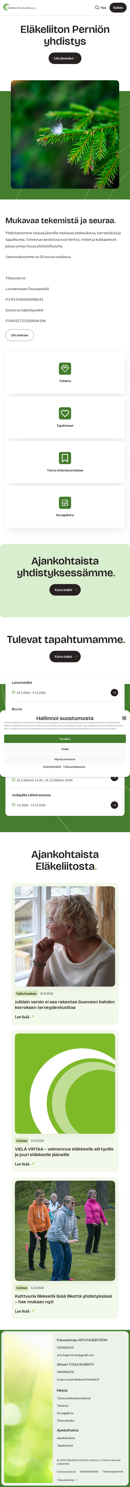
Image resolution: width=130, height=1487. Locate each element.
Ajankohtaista (66, 1438)
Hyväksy (65, 738)
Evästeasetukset (66, 1471)
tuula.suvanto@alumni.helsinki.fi (78, 1379)
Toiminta (62, 1405)
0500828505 (65, 1347)
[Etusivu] (19, 7)
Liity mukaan (19, 335)
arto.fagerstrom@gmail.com (75, 1355)
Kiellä (65, 748)
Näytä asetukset (65, 759)
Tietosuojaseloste (112, 1471)
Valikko (118, 7)
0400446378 (65, 1372)
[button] (124, 718)
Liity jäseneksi (63, 58)
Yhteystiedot (65, 1420)
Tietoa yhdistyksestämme (74, 1398)
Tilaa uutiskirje (66, 1479)
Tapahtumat (65, 1445)
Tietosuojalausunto (74, 766)
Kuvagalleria (65, 1413)
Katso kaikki (63, 590)
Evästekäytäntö (52, 766)
